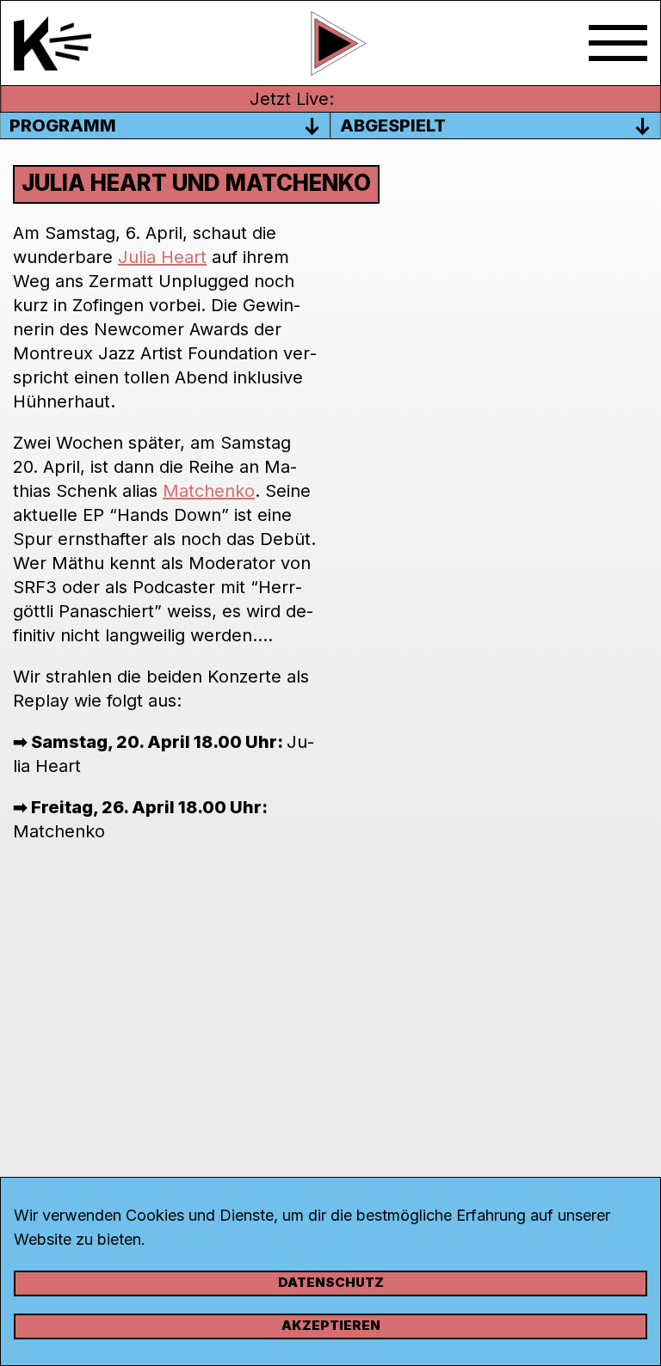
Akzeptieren (330, 1325)
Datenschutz (331, 1282)
